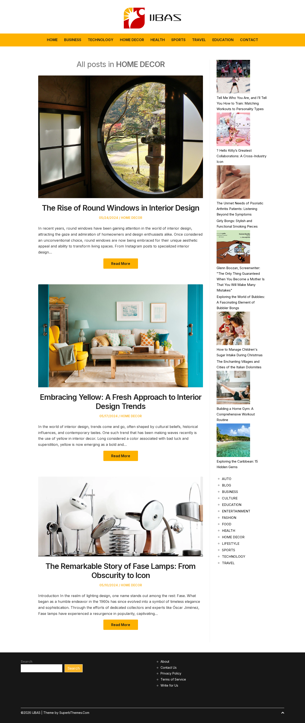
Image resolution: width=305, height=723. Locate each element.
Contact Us (169, 667)
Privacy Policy (171, 673)
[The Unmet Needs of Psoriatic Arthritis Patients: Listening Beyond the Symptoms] (233, 182)
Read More (120, 263)
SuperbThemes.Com (74, 713)
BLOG (226, 485)
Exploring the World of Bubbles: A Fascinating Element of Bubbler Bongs (241, 302)
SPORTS (178, 40)
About (165, 661)
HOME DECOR (132, 40)
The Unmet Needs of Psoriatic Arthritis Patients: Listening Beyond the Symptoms (240, 208)
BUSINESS (72, 40)
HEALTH (157, 40)
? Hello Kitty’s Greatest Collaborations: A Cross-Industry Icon (241, 156)
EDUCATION (223, 40)
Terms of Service (173, 679)
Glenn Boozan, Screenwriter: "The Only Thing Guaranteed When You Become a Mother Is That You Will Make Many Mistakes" (241, 279)
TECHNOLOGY (100, 40)
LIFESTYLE (230, 543)
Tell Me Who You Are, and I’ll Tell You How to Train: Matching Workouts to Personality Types (242, 103)
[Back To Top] (282, 712)
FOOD (226, 524)
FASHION (229, 518)
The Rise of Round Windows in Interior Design (120, 207)
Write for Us (169, 685)
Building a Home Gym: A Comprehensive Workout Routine (236, 414)
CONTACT (249, 40)
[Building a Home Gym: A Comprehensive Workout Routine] (233, 387)
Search (26, 661)
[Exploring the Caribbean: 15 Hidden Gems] (233, 440)
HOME (52, 40)
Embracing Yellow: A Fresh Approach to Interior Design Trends (120, 401)
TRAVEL (199, 40)
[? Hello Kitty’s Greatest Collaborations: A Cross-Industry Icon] (233, 129)
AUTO (226, 479)
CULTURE (230, 498)
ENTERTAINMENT (236, 511)
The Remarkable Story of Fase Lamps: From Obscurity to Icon (121, 571)
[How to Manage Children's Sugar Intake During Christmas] (233, 328)
